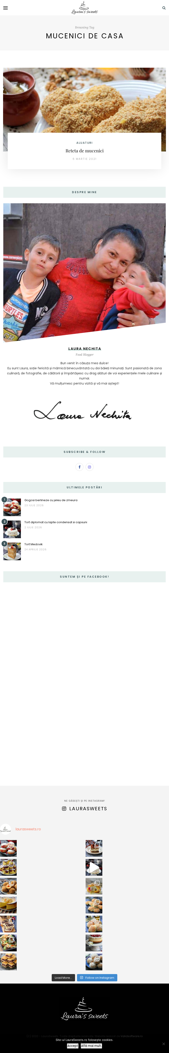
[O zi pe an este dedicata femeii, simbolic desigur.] (94, 943)
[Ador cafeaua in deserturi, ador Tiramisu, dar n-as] (94, 848)
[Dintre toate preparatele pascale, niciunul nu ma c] (8, 924)
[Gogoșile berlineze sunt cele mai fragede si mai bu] (8, 848)
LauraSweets (88, 808)
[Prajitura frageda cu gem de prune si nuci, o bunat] (8, 962)
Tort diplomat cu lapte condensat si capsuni (55, 522)
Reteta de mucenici (85, 150)
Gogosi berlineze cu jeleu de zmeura (50, 500)
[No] (163, 1044)
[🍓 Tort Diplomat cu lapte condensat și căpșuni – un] (94, 867)
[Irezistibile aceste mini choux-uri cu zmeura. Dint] (94, 886)
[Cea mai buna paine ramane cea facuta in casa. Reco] (94, 905)
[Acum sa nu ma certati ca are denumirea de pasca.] (8, 905)
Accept (72, 1046)
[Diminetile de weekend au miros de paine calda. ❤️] (94, 924)
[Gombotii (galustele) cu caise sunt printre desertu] (8, 886)
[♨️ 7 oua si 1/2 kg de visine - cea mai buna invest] (8, 867)
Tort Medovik (33, 544)
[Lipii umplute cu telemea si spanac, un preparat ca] (8, 943)
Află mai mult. (91, 1046)
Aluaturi (84, 143)
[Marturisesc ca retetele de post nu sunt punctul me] (94, 962)
